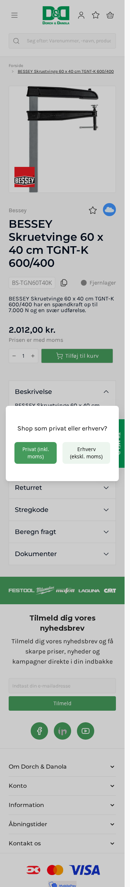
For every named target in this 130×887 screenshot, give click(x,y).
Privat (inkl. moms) (35, 453)
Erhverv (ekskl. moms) (86, 453)
